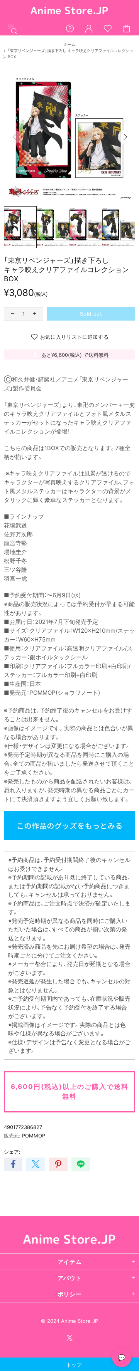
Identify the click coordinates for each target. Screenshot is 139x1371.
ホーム (69, 44)
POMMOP (33, 1135)
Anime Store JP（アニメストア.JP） (69, 11)
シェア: (12, 1152)
